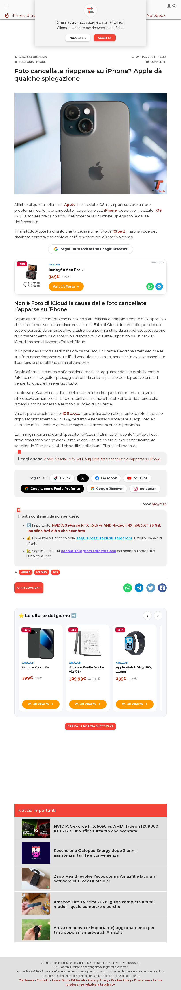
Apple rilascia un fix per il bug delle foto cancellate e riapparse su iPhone (102, 459)
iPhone (41, 61)
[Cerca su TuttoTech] (174, 6)
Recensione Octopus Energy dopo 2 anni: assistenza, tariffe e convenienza (95, 852)
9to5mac (159, 504)
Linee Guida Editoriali (68, 980)
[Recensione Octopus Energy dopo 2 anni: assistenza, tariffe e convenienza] (36, 852)
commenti (157, 61)
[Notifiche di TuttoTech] (169, 6)
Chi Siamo (26, 980)
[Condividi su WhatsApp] (150, 286)
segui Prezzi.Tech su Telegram (104, 538)
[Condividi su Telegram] (159, 286)
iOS (158, 210)
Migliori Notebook (149, 15)
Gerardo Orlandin (33, 57)
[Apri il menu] (6, 6)
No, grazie (78, 37)
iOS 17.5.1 (71, 413)
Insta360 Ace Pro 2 (66, 270)
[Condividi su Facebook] (162, 587)
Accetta (104, 37)
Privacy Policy (98, 980)
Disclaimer (142, 980)
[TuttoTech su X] (83, 478)
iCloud (119, 231)
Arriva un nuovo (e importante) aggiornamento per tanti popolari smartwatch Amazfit (104, 929)
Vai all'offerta (64, 286)
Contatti (42, 980)
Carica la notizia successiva (90, 726)
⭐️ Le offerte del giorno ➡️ (48, 615)
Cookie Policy (121, 980)
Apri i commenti (29, 587)
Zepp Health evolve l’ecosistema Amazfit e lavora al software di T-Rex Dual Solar (105, 878)
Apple (70, 204)
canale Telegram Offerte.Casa (88, 551)
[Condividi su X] (150, 587)
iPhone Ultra (24, 15)
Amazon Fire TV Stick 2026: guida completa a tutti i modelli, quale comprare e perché (104, 904)
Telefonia (26, 61)
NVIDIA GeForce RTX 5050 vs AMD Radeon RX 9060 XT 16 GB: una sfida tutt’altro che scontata (106, 828)
